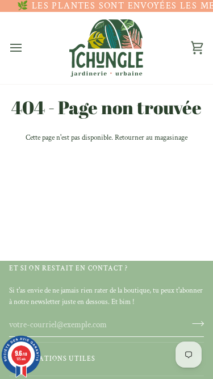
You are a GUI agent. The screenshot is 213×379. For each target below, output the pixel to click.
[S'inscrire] (194, 323)
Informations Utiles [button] (52, 359)
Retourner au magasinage (151, 138)
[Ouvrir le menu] (26, 48)
